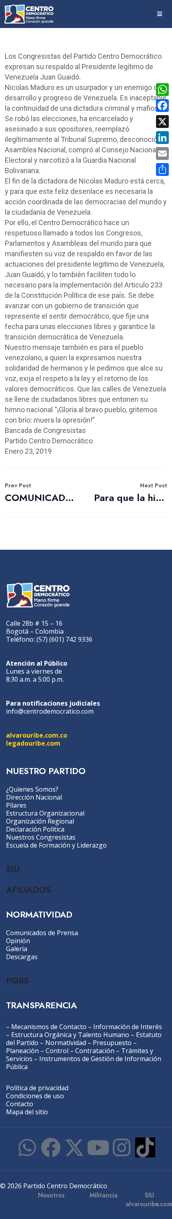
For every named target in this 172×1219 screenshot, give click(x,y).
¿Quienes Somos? (32, 789)
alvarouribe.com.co (36, 735)
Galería (16, 948)
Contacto (19, 1103)
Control (57, 1050)
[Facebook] (51, 1147)
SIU (12, 868)
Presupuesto (112, 1042)
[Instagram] (122, 1147)
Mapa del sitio (27, 1111)
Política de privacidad (37, 1087)
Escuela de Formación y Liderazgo (56, 845)
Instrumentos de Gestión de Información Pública (83, 1062)
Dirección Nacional (34, 797)
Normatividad (65, 1042)
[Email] (162, 154)
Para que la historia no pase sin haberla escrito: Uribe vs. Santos (130, 492)
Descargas (22, 956)
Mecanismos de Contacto (48, 1026)
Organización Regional (40, 821)
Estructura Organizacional (45, 813)
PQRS (17, 980)
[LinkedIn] (162, 138)
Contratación (94, 1050)
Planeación (22, 1050)
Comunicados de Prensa (42, 932)
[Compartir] (162, 170)
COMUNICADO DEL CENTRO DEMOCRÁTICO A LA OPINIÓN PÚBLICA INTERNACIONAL (41, 492)
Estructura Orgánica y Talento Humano (70, 1034)
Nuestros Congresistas (41, 837)
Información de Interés (127, 1026)
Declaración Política (35, 829)
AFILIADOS (28, 889)
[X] (162, 122)
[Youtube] (98, 1147)
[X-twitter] (74, 1147)
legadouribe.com (33, 743)
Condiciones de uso (35, 1095)
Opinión (18, 940)
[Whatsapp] (27, 1147)
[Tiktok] (145, 1147)
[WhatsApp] (162, 90)
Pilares (16, 805)
